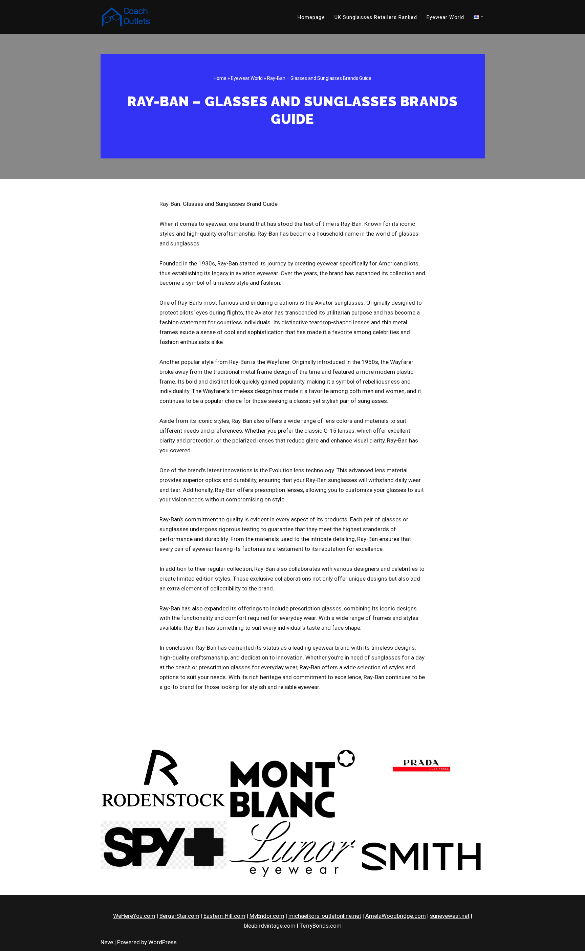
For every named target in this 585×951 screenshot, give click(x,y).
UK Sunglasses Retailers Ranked (375, 17)
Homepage (311, 17)
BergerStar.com (179, 915)
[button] (482, 17)
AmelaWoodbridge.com (395, 915)
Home (220, 78)
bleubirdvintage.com (270, 925)
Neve (107, 942)
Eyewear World (445, 17)
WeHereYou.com (134, 915)
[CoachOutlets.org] (126, 17)
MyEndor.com (267, 915)
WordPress (162, 942)
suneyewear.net (450, 915)
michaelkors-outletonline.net (324, 915)
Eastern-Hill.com (224, 915)
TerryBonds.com (321, 925)
